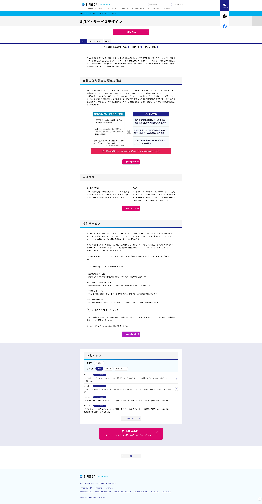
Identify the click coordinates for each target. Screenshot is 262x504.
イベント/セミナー (121, 369)
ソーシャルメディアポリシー (122, 491)
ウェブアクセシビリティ (141, 491)
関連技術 (136, 47)
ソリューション (92, 13)
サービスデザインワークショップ (105, 310)
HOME (82, 13)
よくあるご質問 (166, 491)
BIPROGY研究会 (86, 488)
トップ (83, 41)
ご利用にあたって (111, 488)
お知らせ (108, 369)
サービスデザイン (95, 41)
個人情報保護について (86, 491)
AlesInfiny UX (132, 335)
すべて (99, 369)
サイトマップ (155, 491)
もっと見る (131, 418)
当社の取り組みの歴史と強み (115, 47)
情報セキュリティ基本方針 (103, 491)
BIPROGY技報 (99, 488)
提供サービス (150, 47)
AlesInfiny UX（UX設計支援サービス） (107, 266)
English (181, 4)
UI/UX (107, 41)
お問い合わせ (132, 162)
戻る (131, 456)
